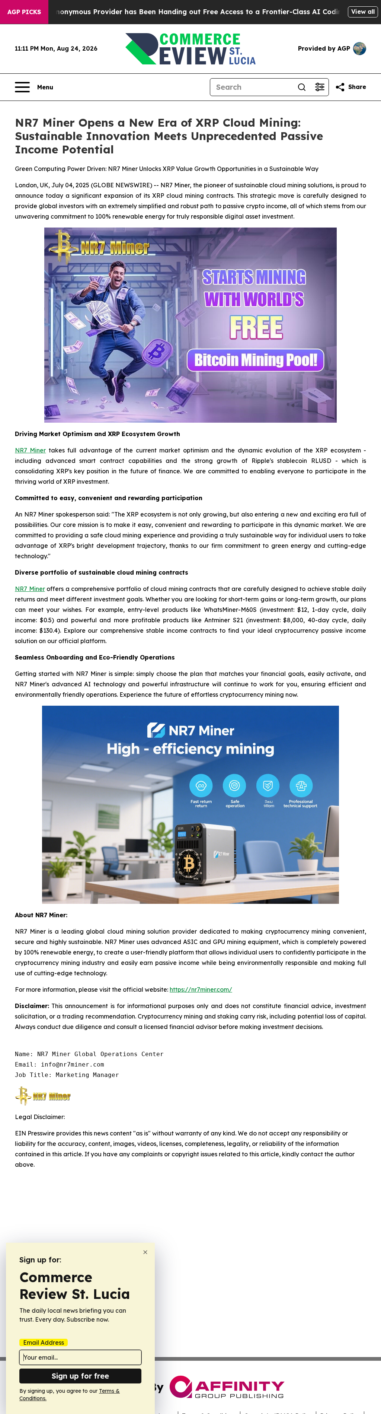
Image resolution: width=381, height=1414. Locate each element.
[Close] (145, 1252)
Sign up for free (80, 1375)
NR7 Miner (30, 450)
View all (363, 11)
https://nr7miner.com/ (201, 989)
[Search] (302, 87)
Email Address (43, 1342)
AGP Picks (24, 12)
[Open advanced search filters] (320, 87)
